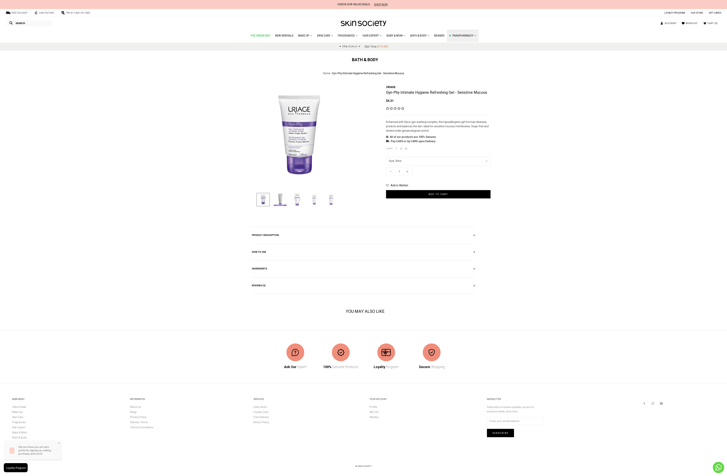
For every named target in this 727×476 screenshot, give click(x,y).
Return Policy (261, 422)
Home (326, 73)
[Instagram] (652, 403)
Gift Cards (715, 13)
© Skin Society (363, 466)
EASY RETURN (46, 13)
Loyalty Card (261, 412)
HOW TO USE (259, 252)
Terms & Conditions (141, 427)
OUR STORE (697, 13)
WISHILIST (692, 23)
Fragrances (19, 422)
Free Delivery (261, 417)
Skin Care (17, 417)
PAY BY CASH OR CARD (78, 13)
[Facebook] (644, 403)
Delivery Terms (139, 422)
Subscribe (500, 433)
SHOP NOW (381, 4)
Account (670, 23)
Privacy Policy (138, 417)
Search (20, 23)
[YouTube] (661, 403)
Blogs (133, 412)
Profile (373, 406)
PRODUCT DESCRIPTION (265, 235)
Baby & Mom (19, 432)
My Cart (374, 412)
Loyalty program (675, 13)
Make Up (17, 412)
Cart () (712, 23)
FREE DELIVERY (19, 13)
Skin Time (376, 46)
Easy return (260, 406)
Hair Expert (18, 427)
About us (135, 406)
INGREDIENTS (259, 268)
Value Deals (19, 406)
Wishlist (374, 417)
